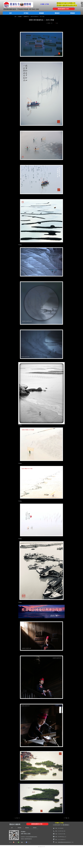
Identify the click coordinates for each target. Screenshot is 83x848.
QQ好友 (24, 842)
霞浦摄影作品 (26, 16)
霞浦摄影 (20, 16)
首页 (15, 16)
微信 (20, 842)
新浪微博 (16, 842)
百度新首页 (29, 842)
